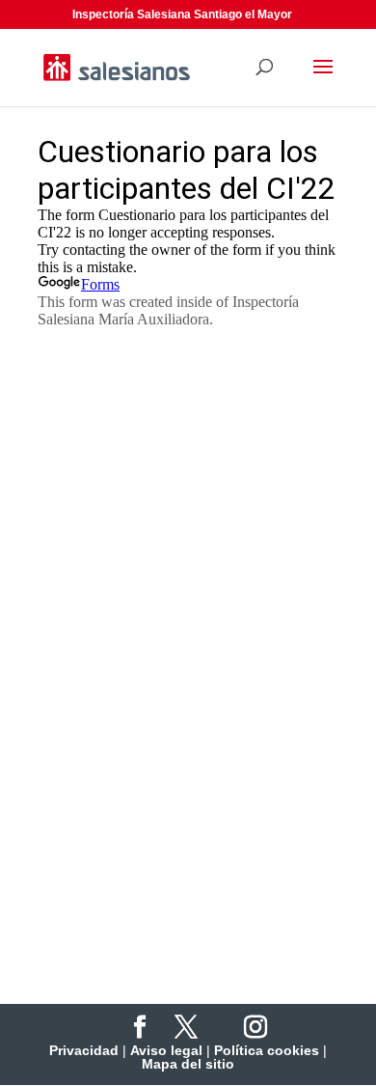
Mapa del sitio (188, 1064)
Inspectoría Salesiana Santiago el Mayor (182, 14)
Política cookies (266, 1050)
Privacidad (84, 1050)
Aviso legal (166, 1050)
